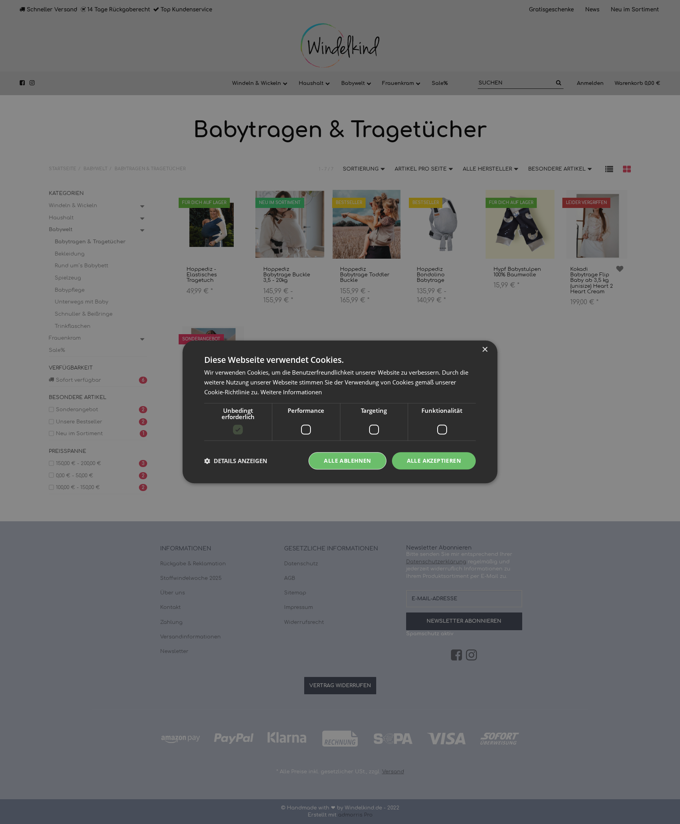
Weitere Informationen (291, 392)
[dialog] (340, 411)
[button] (235, 460)
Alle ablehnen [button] (347, 460)
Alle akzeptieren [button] (434, 460)
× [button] (485, 350)
